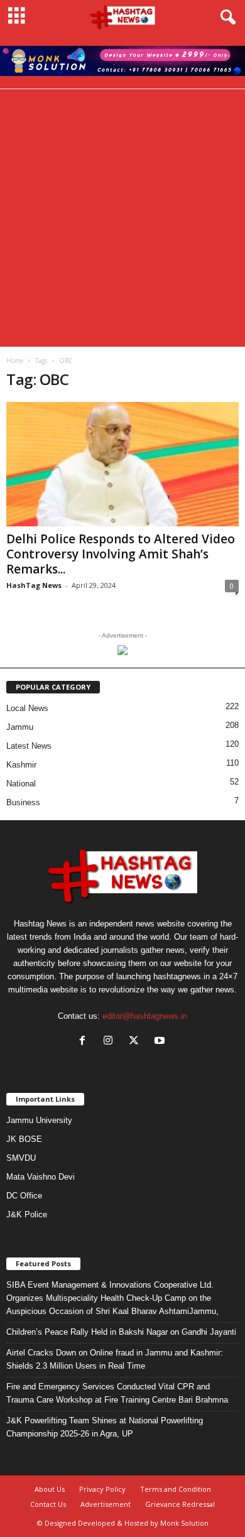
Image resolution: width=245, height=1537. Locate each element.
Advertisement (105, 1504)
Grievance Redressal (180, 1504)
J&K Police (26, 1214)
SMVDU (21, 1158)
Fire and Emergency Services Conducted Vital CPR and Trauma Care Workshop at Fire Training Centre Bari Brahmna (117, 1393)
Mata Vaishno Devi (40, 1176)
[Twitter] (137, 1041)
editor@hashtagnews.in (144, 1016)
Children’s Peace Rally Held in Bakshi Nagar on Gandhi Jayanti (121, 1332)
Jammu (19, 727)
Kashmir (21, 764)
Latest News (29, 746)
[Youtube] (161, 1041)
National (21, 783)
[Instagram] (111, 1041)
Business (23, 802)
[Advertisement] (122, 217)
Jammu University (39, 1120)
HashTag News (34, 585)
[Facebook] (85, 1041)
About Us (50, 1489)
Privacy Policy (102, 1489)
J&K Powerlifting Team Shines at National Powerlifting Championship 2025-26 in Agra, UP (104, 1427)
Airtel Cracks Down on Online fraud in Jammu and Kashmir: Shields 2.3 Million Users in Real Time (114, 1359)
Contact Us (48, 1504)
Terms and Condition (175, 1489)
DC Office (24, 1195)
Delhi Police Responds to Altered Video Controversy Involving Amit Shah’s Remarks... (120, 554)
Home (14, 360)
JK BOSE (24, 1139)
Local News (27, 708)
